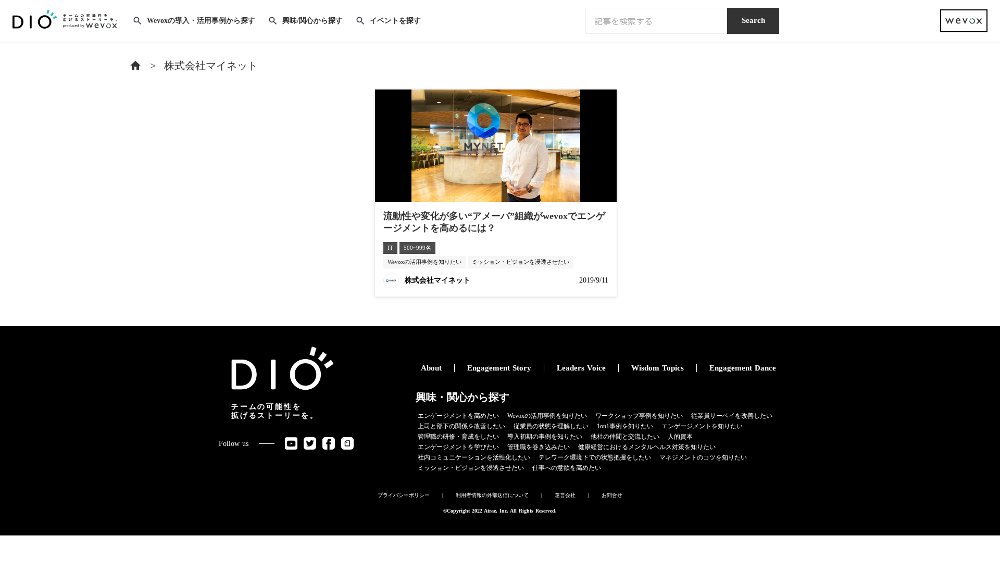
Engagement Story (499, 368)
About (431, 368)
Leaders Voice (581, 368)
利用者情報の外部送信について (492, 495)
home (135, 65)
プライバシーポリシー (404, 495)
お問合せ (612, 495)
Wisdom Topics (657, 368)
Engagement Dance (742, 368)
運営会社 (565, 495)
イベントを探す (395, 20)
